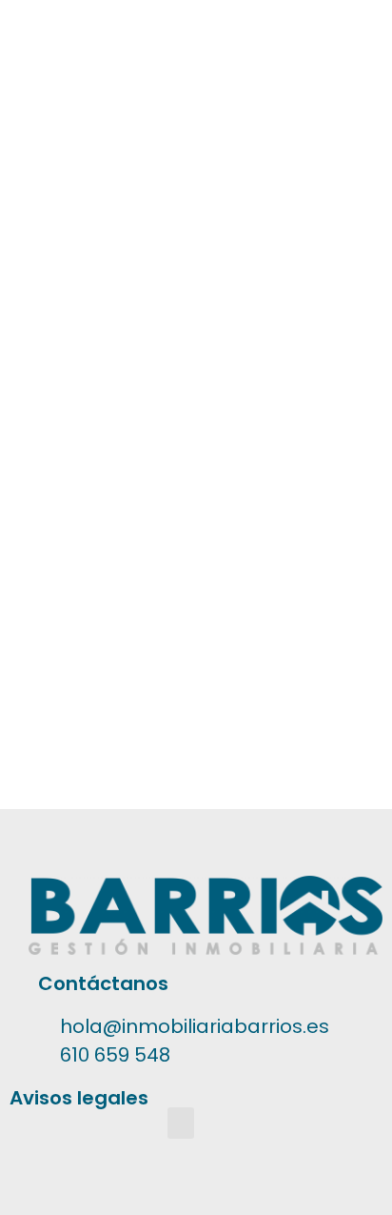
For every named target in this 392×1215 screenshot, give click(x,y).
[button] (180, 1123)
